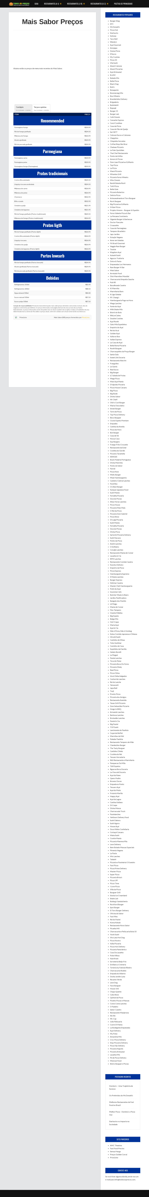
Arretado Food (116, 273)
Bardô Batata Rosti (117, 183)
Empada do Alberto (118, 973)
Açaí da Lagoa (115, 799)
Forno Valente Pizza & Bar (120, 213)
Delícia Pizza (115, 195)
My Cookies (115, 57)
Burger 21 (114, 111)
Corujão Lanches (116, 550)
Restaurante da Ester (118, 447)
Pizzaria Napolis (116, 1049)
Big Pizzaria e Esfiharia (119, 204)
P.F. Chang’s (114, 297)
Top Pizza (114, 165)
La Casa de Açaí (116, 342)
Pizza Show (114, 517)
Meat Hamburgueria (118, 478)
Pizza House (115, 505)
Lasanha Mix (115, 1055)
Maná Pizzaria (116, 171)
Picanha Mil (114, 928)
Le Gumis (113, 366)
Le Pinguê (114, 655)
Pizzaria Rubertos (117, 192)
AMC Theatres (116, 1145)
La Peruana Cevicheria (119, 216)
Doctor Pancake (116, 222)
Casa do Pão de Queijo (119, 129)
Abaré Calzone (116, 66)
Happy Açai (114, 796)
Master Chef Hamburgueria (121, 586)
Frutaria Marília (116, 793)
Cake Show (114, 995)
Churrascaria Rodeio (118, 970)
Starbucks (114, 33)
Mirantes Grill (115, 174)
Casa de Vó (114, 436)
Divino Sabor (115, 396)
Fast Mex (114, 916)
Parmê (112, 468)
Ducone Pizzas (116, 499)
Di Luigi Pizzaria (116, 520)
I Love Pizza (115, 886)
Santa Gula (114, 354)
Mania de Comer (116, 607)
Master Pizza (115, 871)
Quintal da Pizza (116, 997)
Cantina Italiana (116, 802)
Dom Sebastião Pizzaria (119, 706)
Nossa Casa (114, 439)
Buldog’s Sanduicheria (118, 901)
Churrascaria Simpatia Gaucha (122, 279)
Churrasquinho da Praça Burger (122, 351)
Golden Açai (115, 333)
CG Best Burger (116, 487)
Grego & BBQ (115, 709)
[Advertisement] (52, 49)
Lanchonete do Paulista (119, 730)
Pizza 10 (113, 60)
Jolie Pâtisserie (116, 1021)
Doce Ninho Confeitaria (119, 829)
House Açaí (114, 826)
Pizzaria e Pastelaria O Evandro (122, 862)
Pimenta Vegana (116, 850)
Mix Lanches (115, 856)
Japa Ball (113, 688)
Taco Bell (113, 39)
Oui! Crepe (114, 622)
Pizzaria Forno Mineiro (119, 177)
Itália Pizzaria (115, 943)
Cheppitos (114, 138)
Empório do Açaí (116, 327)
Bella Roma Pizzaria (118, 345)
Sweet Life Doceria (117, 357)
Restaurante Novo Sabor (120, 925)
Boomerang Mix (116, 93)
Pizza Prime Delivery (118, 868)
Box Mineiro (115, 96)
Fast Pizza (114, 865)
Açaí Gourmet (115, 45)
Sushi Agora (114, 823)
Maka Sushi (114, 835)
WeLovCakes (115, 315)
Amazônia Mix (116, 1037)
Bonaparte (114, 90)
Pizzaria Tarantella (117, 454)
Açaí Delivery (115, 1031)
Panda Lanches (116, 658)
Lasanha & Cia (115, 556)
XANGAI (113, 457)
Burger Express (116, 580)
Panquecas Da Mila (117, 763)
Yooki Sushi (114, 934)
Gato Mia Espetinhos (118, 324)
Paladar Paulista (116, 739)
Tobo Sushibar (116, 643)
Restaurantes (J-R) (74, 3)
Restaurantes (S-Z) (98, 3)
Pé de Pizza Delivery (118, 1058)
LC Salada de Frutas (117, 375)
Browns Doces (116, 781)
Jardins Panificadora (118, 598)
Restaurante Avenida (118, 700)
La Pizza (113, 168)
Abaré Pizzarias (116, 69)
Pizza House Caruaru (118, 387)
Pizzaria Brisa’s (116, 877)
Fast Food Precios (117, 1148)
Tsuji (112, 691)
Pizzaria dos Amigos (118, 697)
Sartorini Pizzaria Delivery (120, 535)
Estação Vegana (116, 237)
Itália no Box (115, 336)
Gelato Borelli (115, 652)
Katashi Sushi (115, 255)
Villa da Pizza (115, 889)
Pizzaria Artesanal (117, 1052)
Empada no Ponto (117, 784)
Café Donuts (115, 117)
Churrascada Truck (117, 811)
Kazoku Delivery (116, 565)
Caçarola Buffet (116, 733)
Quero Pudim (115, 778)
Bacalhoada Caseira (118, 285)
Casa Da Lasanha (116, 952)
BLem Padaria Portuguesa (120, 460)
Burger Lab (114, 114)
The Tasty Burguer (117, 748)
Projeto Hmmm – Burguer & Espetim (124, 210)
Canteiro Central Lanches (120, 481)
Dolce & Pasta (115, 261)
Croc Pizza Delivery (118, 1040)
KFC (112, 24)
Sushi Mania (115, 493)
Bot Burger (114, 432)
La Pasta (113, 853)
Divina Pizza (115, 532)
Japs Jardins (115, 234)
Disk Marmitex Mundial (119, 276)
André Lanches (116, 544)
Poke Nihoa (114, 955)
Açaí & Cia (114, 628)
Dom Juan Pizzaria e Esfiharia (121, 162)
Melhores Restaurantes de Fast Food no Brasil (121, 1103)
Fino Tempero (115, 610)
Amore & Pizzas (116, 159)
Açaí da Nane (115, 775)
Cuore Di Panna (116, 1024)
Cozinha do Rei (116, 754)
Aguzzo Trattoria (117, 258)
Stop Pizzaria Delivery (119, 1043)
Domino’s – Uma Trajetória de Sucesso (121, 1087)
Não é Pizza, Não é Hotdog (121, 631)
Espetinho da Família (118, 649)
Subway (113, 36)
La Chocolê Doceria (118, 772)
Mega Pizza (115, 378)
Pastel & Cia (115, 721)
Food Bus (113, 484)
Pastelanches (115, 814)
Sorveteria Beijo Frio (118, 961)
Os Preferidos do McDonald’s (121, 1095)
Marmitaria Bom (116, 291)
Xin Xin (112, 1016)
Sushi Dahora (115, 820)
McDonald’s (115, 27)
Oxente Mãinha (116, 613)
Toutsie (113, 249)
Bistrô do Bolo (116, 312)
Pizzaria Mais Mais (117, 508)
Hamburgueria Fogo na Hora (121, 300)
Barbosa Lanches (117, 715)
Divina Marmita (116, 463)
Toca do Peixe (115, 661)
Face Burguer (115, 985)
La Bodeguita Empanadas (120, 1027)
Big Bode (113, 393)
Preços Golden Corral (118, 1154)
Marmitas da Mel (117, 736)
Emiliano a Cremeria (118, 964)
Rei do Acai (114, 330)
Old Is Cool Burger (117, 402)
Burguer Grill (115, 892)
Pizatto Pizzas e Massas (119, 1000)
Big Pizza (114, 390)
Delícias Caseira (116, 583)
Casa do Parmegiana (118, 228)
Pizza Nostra (115, 940)
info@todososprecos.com (125, 1179)
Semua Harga (115, 1151)
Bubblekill (114, 105)
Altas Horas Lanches (118, 502)
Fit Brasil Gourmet (117, 243)
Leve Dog (114, 982)
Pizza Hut (114, 30)
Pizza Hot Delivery (117, 946)
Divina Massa (115, 808)
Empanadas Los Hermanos (120, 264)
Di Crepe (113, 805)
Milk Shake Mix (116, 309)
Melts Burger (115, 475)
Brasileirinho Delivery (118, 99)
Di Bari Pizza (115, 207)
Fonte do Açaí (115, 306)
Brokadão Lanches (117, 718)
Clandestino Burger (117, 745)
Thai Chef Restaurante (119, 153)
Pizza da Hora (115, 429)
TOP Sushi (114, 727)
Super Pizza (114, 874)
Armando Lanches (117, 712)
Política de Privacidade (123, 3)
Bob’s (112, 87)
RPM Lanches (115, 559)
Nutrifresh (114, 958)
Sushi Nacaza (115, 538)
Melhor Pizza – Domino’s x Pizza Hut (122, 1113)
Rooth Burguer (116, 348)
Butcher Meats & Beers (119, 595)
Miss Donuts (115, 180)
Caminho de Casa (117, 646)
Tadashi (113, 859)
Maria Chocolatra (117, 405)
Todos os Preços (19, 4)
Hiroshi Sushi (115, 637)
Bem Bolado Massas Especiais (122, 847)
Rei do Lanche (115, 682)
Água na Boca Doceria (119, 769)
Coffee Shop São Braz (118, 144)
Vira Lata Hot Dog (117, 937)
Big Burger (114, 372)
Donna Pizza (115, 51)
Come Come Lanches (118, 1003)
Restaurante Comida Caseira (121, 562)
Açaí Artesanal (116, 72)
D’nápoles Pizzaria (117, 384)
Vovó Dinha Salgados (118, 676)
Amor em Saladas (117, 240)
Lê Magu (113, 604)
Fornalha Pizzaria (117, 496)
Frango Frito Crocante (119, 444)
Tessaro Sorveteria (117, 757)
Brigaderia (114, 102)
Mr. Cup (113, 1019)
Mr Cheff (113, 399)
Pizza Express (115, 571)
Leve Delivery (115, 844)
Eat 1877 (113, 132)
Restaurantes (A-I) (51, 3)
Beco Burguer (115, 417)
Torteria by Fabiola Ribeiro (121, 967)
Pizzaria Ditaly (116, 667)
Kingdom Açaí (115, 252)
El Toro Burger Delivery (119, 910)
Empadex (113, 423)
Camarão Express (117, 120)
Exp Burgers (115, 442)
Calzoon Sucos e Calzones (120, 135)
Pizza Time (114, 883)
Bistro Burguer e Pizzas (119, 1064)
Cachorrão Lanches (117, 679)
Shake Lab (114, 898)
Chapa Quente (115, 991)
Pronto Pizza (115, 694)
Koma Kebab (115, 922)
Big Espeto (114, 616)
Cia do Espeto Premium (119, 420)
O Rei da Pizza (116, 511)
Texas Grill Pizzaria (117, 703)
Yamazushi (114, 685)
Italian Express (116, 339)
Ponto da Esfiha (116, 156)
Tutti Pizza (114, 186)
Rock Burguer (115, 201)
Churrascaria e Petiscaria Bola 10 (123, 931)
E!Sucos (113, 54)
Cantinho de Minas (117, 640)
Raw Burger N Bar (117, 267)
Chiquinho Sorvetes (117, 141)
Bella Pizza (114, 81)
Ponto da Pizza (116, 541)
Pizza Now (114, 472)
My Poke (113, 1034)
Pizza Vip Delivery (117, 1046)
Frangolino (114, 363)
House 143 (114, 988)
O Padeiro (114, 1006)
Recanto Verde (116, 979)
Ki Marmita (114, 288)
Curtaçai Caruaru (117, 832)
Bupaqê (113, 108)
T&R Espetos (115, 766)
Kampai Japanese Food (119, 490)
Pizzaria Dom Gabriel (118, 514)
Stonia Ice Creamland (118, 895)
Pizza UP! (114, 880)
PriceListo (85, 317)
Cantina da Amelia (117, 426)
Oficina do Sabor (117, 913)
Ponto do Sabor (116, 466)
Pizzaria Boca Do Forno (119, 664)
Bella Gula (114, 189)
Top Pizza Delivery (117, 414)
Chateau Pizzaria (117, 147)
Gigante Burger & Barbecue (121, 219)
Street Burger (115, 408)
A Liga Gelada (115, 294)
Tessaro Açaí (115, 787)
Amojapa (113, 48)
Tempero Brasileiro (117, 231)
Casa (36, 3)
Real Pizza (114, 670)
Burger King (115, 21)
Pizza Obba (115, 673)
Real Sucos (114, 369)
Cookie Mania (115, 838)
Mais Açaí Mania (116, 381)
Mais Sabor (114, 270)
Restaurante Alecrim (118, 360)
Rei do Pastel (115, 919)
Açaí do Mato (115, 790)
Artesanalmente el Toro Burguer (122, 198)
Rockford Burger (117, 904)
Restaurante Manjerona (119, 1013)
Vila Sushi (114, 63)
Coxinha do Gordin (117, 450)
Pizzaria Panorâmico (118, 949)
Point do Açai (115, 589)
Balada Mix (114, 78)
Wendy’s (113, 42)
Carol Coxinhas (116, 123)
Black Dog (114, 84)
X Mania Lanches (116, 577)
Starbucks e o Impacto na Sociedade (119, 1122)
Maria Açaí (114, 625)
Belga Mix (114, 619)
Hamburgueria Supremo (119, 574)
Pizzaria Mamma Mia (118, 841)
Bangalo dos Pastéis (118, 601)
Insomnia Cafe (115, 592)
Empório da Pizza (117, 568)
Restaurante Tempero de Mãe (122, 742)
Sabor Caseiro (115, 1009)
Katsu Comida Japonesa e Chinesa (123, 634)
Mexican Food (115, 1061)
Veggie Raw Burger (117, 246)
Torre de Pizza (116, 411)
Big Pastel (114, 724)
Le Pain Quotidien (117, 150)
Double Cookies (116, 318)
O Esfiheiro (114, 547)
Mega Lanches (116, 303)
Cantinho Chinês (116, 751)
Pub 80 (113, 282)
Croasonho (114, 225)
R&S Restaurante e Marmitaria (122, 760)
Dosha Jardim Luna (117, 976)
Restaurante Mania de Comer (121, 553)
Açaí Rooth (114, 321)
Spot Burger (115, 907)
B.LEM (112, 75)
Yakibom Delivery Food (119, 817)
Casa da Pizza (115, 126)
